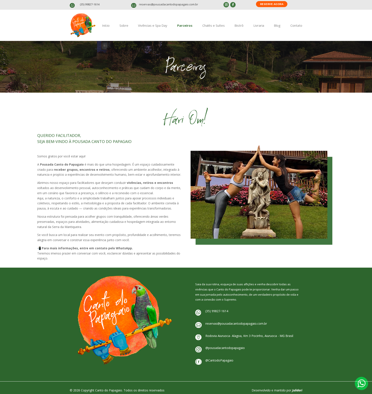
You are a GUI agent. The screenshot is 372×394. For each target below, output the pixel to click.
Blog (277, 25)
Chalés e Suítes (213, 25)
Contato (296, 25)
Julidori (297, 390)
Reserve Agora (272, 4)
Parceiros (184, 25)
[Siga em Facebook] (233, 4)
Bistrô (238, 25)
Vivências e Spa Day (152, 25)
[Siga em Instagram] (226, 4)
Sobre (123, 25)
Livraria (258, 25)
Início (106, 25)
